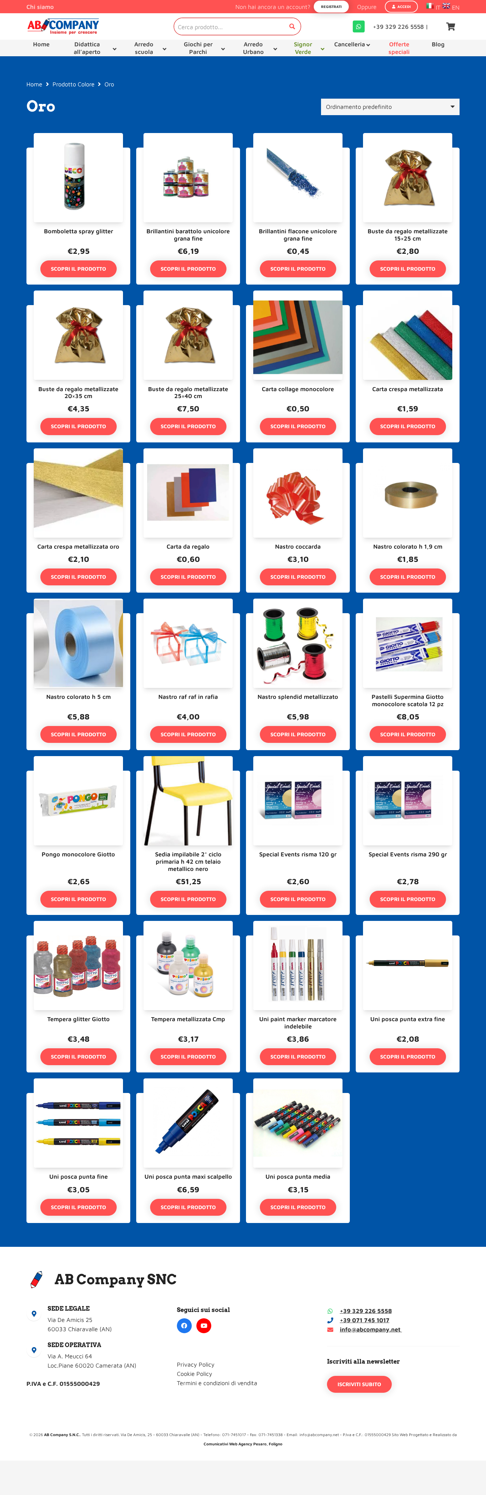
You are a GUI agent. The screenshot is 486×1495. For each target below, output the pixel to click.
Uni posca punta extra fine (407, 1019)
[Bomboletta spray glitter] (78, 152)
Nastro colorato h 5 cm (78, 696)
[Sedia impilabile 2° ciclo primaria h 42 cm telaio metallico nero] (188, 775)
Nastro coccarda (298, 546)
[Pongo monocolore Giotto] (78, 775)
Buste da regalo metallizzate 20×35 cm (78, 392)
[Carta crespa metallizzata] (407, 309)
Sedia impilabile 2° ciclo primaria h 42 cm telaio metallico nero (188, 861)
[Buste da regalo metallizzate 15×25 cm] (407, 152)
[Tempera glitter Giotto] (78, 939)
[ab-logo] (63, 26)
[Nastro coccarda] (298, 467)
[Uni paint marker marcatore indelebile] (298, 939)
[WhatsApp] (359, 26)
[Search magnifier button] (292, 26)
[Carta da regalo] (188, 467)
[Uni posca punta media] (298, 1097)
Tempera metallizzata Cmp (188, 1019)
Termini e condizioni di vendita (217, 1383)
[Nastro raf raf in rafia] (188, 617)
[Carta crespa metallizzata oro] (78, 467)
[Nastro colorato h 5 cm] (78, 617)
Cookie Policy (194, 1373)
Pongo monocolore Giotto (78, 854)
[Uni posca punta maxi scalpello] (188, 1097)
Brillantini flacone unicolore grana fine (298, 235)
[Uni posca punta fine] (78, 1097)
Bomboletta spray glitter (78, 231)
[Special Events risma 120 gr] (298, 775)
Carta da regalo (188, 546)
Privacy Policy (196, 1364)
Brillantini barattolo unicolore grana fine (188, 235)
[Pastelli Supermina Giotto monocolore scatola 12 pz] (407, 617)
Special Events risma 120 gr (298, 854)
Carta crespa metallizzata (407, 388)
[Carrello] (451, 26)
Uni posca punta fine (78, 1176)
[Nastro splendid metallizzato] (298, 617)
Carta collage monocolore (298, 388)
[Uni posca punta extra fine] (407, 939)
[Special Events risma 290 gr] (407, 775)
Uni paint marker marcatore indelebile (298, 1023)
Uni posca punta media (297, 1176)
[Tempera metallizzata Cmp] (188, 939)
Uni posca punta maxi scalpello (188, 1176)
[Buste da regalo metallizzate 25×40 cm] (188, 309)
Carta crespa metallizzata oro (78, 546)
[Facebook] (184, 1325)
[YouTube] (203, 1325)
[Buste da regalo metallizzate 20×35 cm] (78, 309)
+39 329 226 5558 (366, 1310)
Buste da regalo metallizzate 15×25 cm (408, 235)
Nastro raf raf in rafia (188, 696)
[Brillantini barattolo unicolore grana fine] (188, 152)
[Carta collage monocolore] (298, 309)
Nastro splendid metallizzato (298, 696)
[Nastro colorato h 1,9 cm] (407, 467)
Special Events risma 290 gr (408, 854)
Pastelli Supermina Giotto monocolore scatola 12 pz (408, 700)
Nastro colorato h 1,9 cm (407, 546)
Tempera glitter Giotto (78, 1019)
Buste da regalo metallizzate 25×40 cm (188, 392)
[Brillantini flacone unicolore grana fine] (298, 152)
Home (34, 84)
